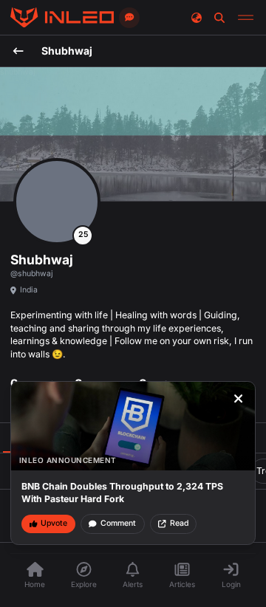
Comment (118, 523)
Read (179, 523)
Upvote (54, 523)
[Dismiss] (238, 399)
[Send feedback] (129, 17)
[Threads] (62, 17)
